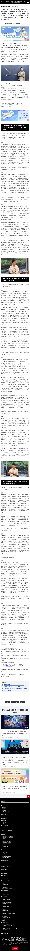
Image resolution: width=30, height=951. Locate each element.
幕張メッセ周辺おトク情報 (7, 888)
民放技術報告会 (5, 846)
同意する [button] (15, 948)
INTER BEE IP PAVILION (7, 845)
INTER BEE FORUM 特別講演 (7, 837)
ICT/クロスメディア (6, 857)
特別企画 (3, 834)
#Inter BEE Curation (7, 696)
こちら (9, 106)
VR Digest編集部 (7, 23)
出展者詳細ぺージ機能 (6, 917)
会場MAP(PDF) (4, 822)
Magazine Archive (5, 860)
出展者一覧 (4, 820)
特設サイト (10, 664)
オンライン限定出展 (5, 924)
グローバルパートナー (6, 811)
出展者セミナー (5, 825)
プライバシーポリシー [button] (7, 944)
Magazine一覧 (4, 852)
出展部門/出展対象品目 (6, 898)
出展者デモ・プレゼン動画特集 (7, 827)
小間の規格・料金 (5, 906)
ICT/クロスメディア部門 (6, 903)
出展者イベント (5, 823)
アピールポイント (5, 896)
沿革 (3, 805)
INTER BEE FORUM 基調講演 (7, 836)
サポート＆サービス (5, 912)
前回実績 (3, 920)
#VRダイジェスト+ (17, 696)
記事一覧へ (15, 702)
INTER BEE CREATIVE (6, 843)
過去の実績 (4, 807)
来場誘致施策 (4, 916)
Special (3, 858)
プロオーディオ (5, 853)
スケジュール (4, 919)
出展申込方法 (4, 909)
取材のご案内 (4, 869)
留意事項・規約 (5, 910)
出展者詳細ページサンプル (7, 925)
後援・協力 (4, 810)
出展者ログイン (5, 922)
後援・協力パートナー (6, 808)
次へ (22, 702)
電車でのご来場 (5, 884)
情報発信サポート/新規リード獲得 (8, 913)
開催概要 (3, 803)
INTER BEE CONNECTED (7, 841)
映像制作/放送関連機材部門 (7, 902)
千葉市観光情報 (5, 890)
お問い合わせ (4, 929)
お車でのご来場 (5, 887)
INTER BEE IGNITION (6, 842)
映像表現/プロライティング (7, 855)
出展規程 (3, 905)
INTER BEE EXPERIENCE (7, 840)
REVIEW (3, 877)
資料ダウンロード (5, 875)
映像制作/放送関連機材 (6, 856)
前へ (8, 702)
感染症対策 (4, 814)
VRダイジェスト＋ (18, 23)
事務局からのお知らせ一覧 (7, 866)
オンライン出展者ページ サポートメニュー (10, 928)
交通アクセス (4, 883)
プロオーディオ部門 (6, 899)
